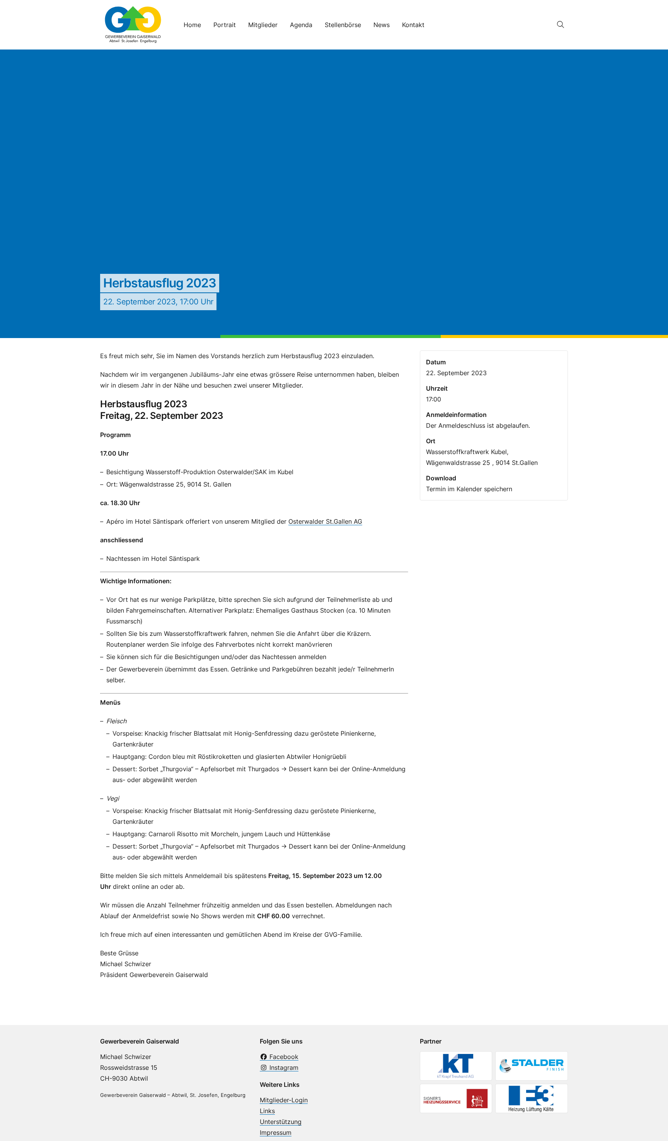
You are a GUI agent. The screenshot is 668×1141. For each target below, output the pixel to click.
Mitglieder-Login (284, 1100)
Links (267, 1111)
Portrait (224, 25)
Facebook (283, 1057)
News (381, 25)
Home (192, 25)
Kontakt (413, 25)
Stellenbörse (343, 25)
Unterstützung (281, 1122)
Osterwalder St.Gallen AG (325, 521)
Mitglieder (263, 25)
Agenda (301, 25)
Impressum (275, 1132)
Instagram (283, 1067)
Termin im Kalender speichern (469, 489)
